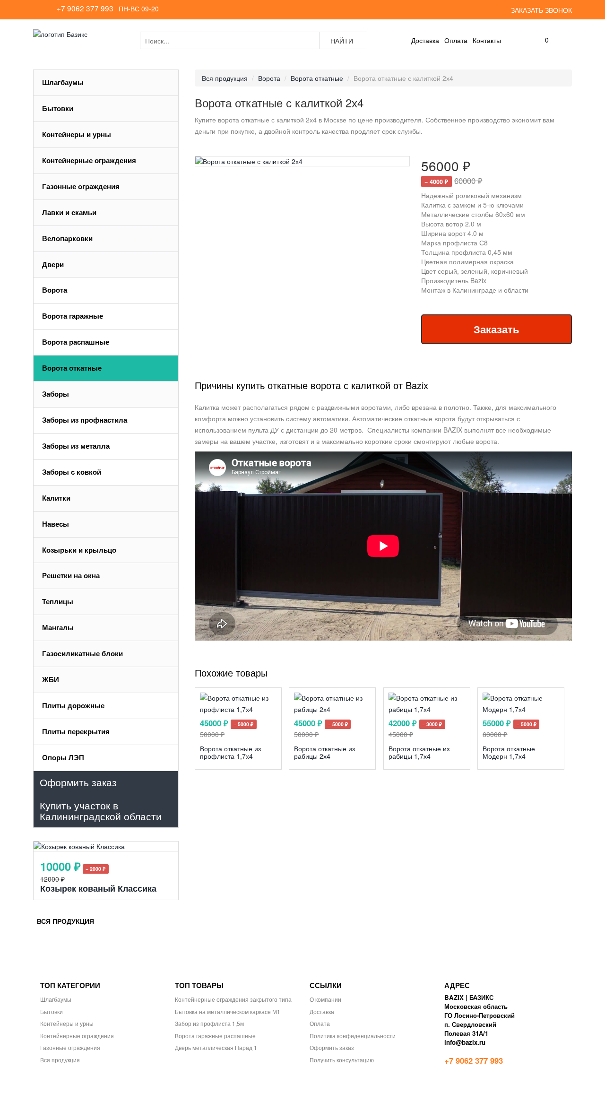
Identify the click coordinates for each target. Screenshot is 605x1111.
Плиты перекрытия (76, 731)
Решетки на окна (71, 575)
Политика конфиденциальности (353, 1036)
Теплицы (57, 601)
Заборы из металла (76, 446)
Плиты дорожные (73, 705)
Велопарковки (67, 238)
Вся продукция (60, 1060)
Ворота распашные (75, 342)
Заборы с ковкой (71, 472)
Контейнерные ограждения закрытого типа (233, 999)
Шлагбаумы (63, 82)
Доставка (424, 40)
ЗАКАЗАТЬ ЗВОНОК (541, 10)
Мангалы (58, 627)
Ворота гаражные (72, 316)
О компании (325, 999)
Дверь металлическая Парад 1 (216, 1047)
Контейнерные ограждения (89, 160)
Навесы (55, 524)
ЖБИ (51, 679)
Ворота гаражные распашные (215, 1036)
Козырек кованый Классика (98, 888)
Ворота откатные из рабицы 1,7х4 (419, 752)
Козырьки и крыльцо (79, 550)
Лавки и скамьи (69, 212)
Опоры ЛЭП (63, 757)
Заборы (56, 394)
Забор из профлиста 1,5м (209, 1023)
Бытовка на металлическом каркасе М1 (227, 1011)
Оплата (455, 40)
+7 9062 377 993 (85, 8)
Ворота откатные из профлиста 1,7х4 (230, 752)
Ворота (55, 290)
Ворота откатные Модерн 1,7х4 (509, 752)
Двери (53, 264)
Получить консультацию (342, 1060)
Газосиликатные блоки (82, 653)
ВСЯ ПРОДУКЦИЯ (65, 921)
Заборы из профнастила (84, 420)
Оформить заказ (332, 1047)
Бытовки (57, 108)
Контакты (487, 40)
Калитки (56, 498)
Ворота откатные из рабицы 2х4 (324, 752)
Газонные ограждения (81, 186)
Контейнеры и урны (76, 134)
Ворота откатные (72, 368)
